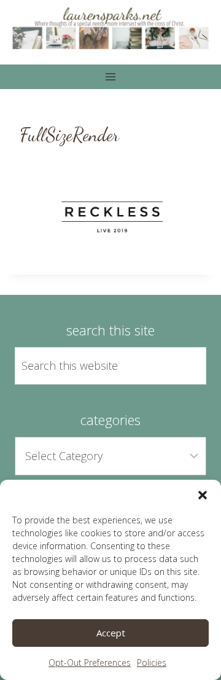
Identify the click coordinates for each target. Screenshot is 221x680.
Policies (151, 662)
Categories (110, 419)
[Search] (183, 365)
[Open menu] (110, 76)
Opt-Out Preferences (89, 662)
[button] (202, 495)
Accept (110, 633)
